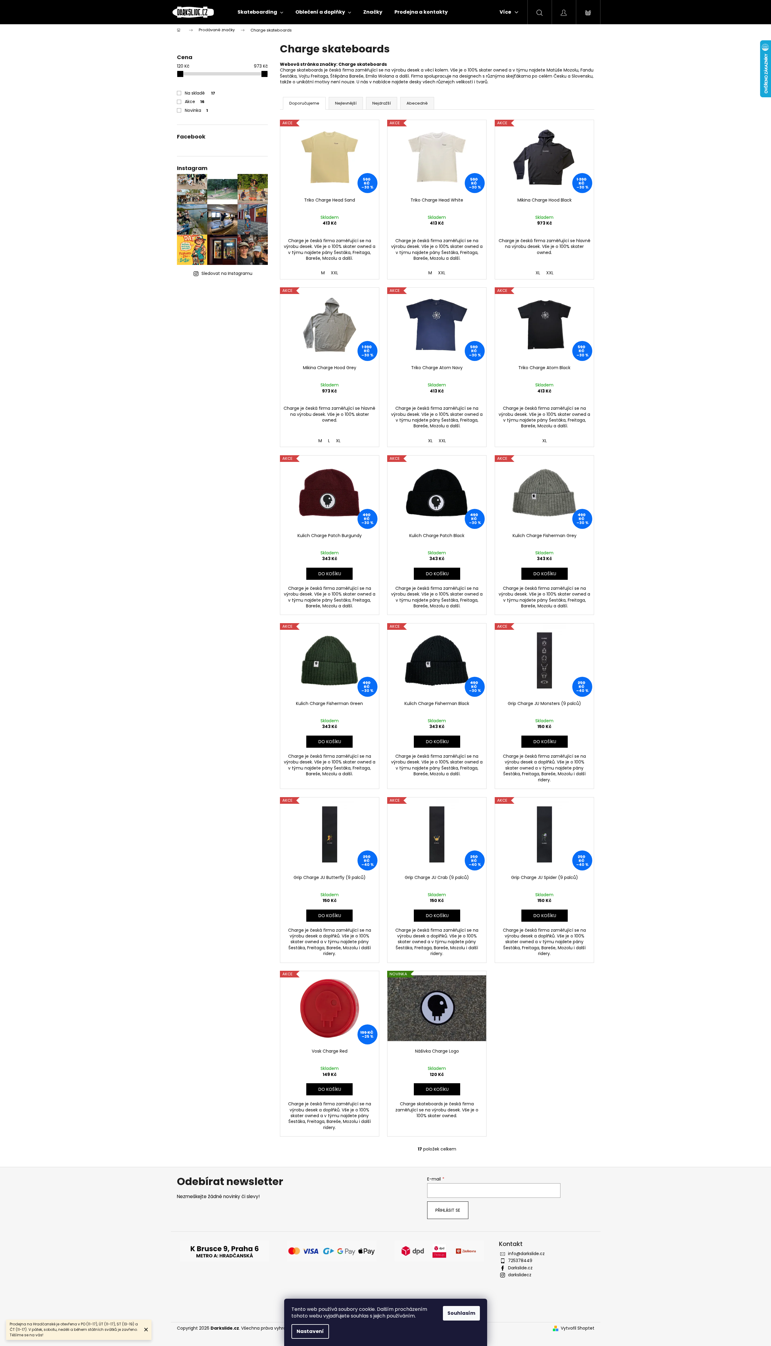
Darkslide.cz (520, 1268)
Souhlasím (461, 1313)
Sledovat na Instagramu (226, 273)
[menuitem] (260, 12)
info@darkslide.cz (526, 1254)
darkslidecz (519, 1275)
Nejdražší (381, 103)
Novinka (196, 110)
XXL (334, 273)
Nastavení (310, 1331)
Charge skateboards (362, 64)
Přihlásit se (447, 1210)
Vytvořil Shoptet (577, 1328)
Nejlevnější (346, 103)
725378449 (520, 1260)
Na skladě (200, 93)
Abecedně (417, 103)
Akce (194, 102)
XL (538, 273)
